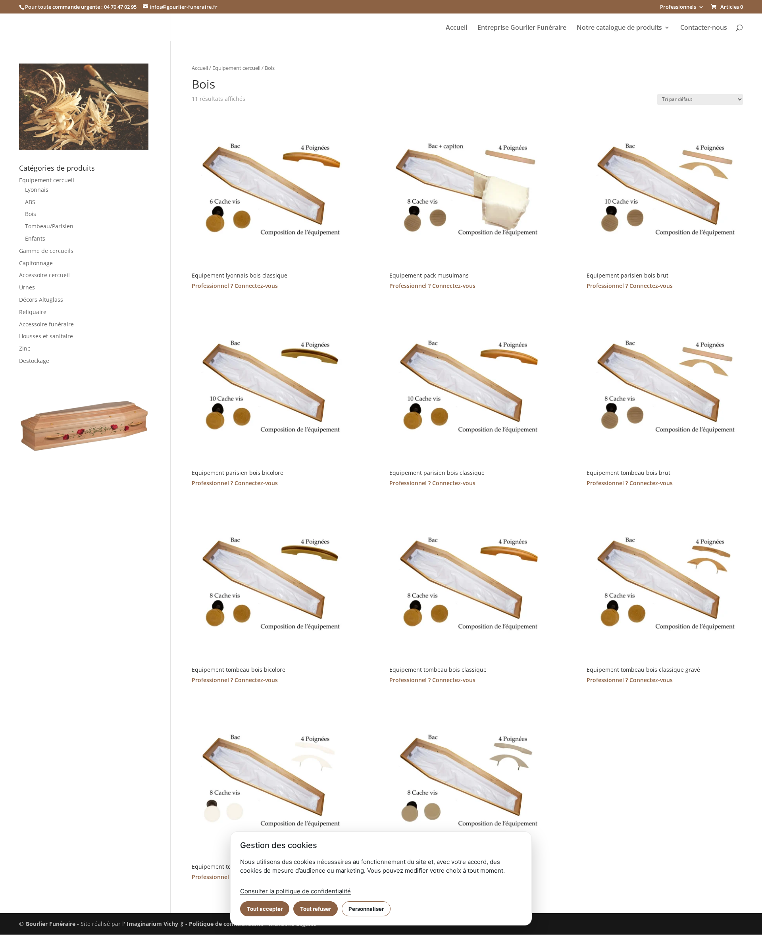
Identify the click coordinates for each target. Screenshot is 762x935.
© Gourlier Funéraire (47, 923)
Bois (30, 214)
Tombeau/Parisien (49, 226)
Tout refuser (315, 909)
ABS (30, 202)
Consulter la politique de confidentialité (295, 891)
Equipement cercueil (236, 67)
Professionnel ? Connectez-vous (235, 285)
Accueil (456, 28)
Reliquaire (32, 312)
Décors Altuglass (41, 299)
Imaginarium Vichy (152, 923)
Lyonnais (36, 189)
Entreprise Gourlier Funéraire (521, 28)
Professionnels (678, 7)
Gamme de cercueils (46, 250)
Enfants (35, 238)
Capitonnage (36, 263)
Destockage (34, 360)
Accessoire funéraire (46, 324)
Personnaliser (366, 909)
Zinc (24, 348)
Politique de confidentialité (226, 923)
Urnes (27, 287)
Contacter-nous (703, 28)
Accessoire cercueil (44, 275)
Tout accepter (265, 909)
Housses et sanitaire (46, 336)
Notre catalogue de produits (619, 28)
